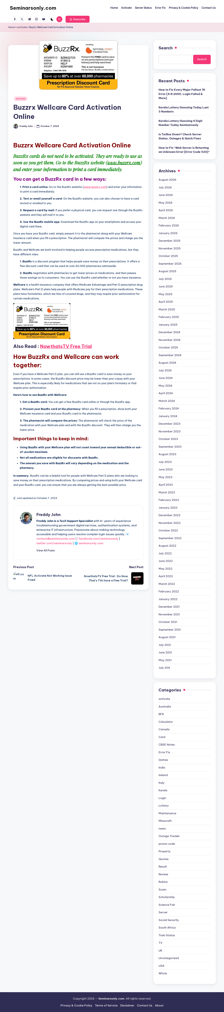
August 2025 (167, 271)
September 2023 (170, 446)
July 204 (164, 667)
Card (162, 737)
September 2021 (170, 629)
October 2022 (168, 530)
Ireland (163, 775)
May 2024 (165, 385)
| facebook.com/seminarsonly (97, 538)
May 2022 (165, 568)
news (162, 828)
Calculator (166, 722)
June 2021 (165, 652)
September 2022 (170, 538)
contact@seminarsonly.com (55, 538)
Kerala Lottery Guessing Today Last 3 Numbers (184, 109)
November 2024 (170, 340)
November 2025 (170, 248)
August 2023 (167, 454)
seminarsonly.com (91, 543)
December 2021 (169, 606)
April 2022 (166, 576)
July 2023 (165, 462)
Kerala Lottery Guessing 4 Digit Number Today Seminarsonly (180, 123)
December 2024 (169, 332)
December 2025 (169, 241)
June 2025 (166, 286)
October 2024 (168, 347)
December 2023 (169, 423)
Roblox (163, 882)
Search (166, 47)
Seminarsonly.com (33, 8)
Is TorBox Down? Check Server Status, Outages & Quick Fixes (180, 136)
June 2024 (166, 378)
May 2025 (165, 294)
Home (11, 27)
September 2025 (170, 263)
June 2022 (166, 561)
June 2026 (166, 195)
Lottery (164, 805)
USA (161, 966)
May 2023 (165, 477)
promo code (167, 844)
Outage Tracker (169, 836)
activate (22, 27)
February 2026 (169, 225)
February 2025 (169, 317)
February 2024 (169, 408)
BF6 (161, 714)
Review (163, 874)
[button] (78, 19)
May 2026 (166, 202)
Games (163, 760)
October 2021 (168, 622)
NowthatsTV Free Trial (66, 346)
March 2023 (167, 492)
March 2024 (167, 401)
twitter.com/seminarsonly (54, 543)
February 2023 (169, 500)
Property (165, 851)
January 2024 (168, 416)
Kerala (163, 790)
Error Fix (164, 752)
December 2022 (169, 515)
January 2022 (168, 599)
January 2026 (168, 233)
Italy (161, 783)
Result (163, 866)
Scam (162, 889)
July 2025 (165, 279)
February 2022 (169, 591)
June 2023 (166, 469)
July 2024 (165, 370)
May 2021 (165, 660)
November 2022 (170, 523)
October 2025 (168, 256)
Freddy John (48, 514)
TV (160, 943)
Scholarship (167, 897)
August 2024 (167, 362)
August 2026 (167, 180)
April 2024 (166, 393)
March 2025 (167, 309)
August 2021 (167, 637)
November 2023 (170, 431)
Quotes (164, 859)
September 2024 (170, 355)
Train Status (167, 935)
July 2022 (165, 553)
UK (161, 950)
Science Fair (167, 905)
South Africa (167, 927)
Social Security (169, 920)
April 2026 (166, 210)
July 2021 (165, 645)
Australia (165, 706)
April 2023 (166, 484)
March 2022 (167, 584)
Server (163, 912)
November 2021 (169, 614)
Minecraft (165, 821)
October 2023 (168, 439)
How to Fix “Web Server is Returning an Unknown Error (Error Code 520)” (184, 150)
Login (162, 798)
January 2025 (168, 324)
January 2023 (168, 507)
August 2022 (167, 545)
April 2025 (166, 302)
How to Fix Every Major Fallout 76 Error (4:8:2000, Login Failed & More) (182, 94)
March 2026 (167, 218)
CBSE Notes (167, 744)
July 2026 (165, 187)
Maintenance (167, 813)
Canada (164, 729)
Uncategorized (169, 958)
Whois (163, 973)
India (162, 767)
